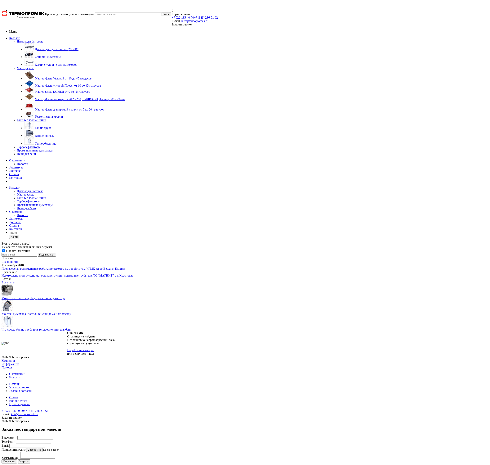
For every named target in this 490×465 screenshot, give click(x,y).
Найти (14, 236)
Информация (10, 364)
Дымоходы (16, 167)
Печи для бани (26, 154)
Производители (19, 404)
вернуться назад (83, 353)
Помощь (7, 367)
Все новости (10, 261)
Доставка (15, 170)
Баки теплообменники (31, 120)
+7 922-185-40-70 (183, 17)
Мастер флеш (25, 68)
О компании (17, 160)
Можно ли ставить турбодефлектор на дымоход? (33, 298)
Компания (8, 360)
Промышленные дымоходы (35, 150)
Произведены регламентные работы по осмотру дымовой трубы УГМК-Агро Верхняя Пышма (63, 268)
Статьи (13, 397)
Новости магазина (17, 250)
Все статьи (9, 282)
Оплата (14, 174)
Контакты (15, 177)
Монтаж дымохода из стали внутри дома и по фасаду (36, 313)
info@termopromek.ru (194, 21)
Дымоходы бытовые (30, 41)
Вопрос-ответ (18, 400)
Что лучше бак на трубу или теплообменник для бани (37, 329)
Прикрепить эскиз (13, 449)
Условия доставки (21, 390)
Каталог (14, 38)
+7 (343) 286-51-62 (206, 17)
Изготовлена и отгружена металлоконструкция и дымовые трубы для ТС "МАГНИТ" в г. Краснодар (67, 275)
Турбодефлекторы (28, 147)
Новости (22, 163)
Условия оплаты (19, 387)
